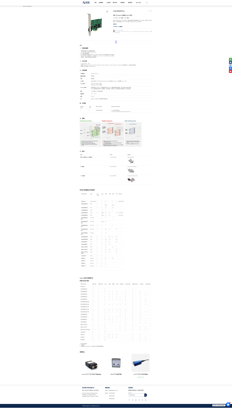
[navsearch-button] (147, 2)
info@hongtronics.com (113, 390)
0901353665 (112, 398)
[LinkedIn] (136, 400)
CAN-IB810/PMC (84, 236)
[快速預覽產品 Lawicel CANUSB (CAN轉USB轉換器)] (152, 356)
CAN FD (121, 31)
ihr (117, 373)
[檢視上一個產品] (149, 11)
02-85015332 (112, 393)
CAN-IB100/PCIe (84, 215)
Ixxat (116, 30)
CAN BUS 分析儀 (137, 373)
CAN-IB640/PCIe (84, 203)
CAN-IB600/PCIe (84, 207)
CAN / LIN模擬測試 (114, 373)
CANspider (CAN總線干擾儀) (116, 374)
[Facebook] (129, 400)
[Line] (145, 400)
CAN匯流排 (135, 31)
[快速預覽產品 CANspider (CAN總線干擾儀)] (127, 356)
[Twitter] (132, 400)
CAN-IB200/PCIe (84, 212)
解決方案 (115, 2)
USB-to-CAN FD (84, 246)
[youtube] (139, 400)
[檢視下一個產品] (151, 11)
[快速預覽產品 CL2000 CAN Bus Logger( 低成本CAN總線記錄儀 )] (103, 356)
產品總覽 (101, 2)
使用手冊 (114, 24)
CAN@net (83, 258)
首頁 (95, 2)
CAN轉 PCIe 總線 (144, 31)
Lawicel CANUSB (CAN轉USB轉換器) (140, 374)
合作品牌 (108, 2)
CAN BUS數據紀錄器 (88, 373)
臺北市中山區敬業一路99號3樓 (91, 390)
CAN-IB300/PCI (84, 244)
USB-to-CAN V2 (84, 249)
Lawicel (142, 373)
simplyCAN (83, 255)
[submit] (145, 395)
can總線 (139, 31)
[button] (107, 12)
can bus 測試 (117, 31)
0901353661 (112, 395)
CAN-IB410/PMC (84, 239)
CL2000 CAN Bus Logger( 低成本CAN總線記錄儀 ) (91, 374)
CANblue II (83, 265)
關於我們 (130, 2)
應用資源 (122, 2)
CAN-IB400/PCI (84, 241)
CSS (93, 373)
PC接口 (118, 30)
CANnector (83, 201)
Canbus (131, 31)
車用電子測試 (117, 32)
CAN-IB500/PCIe (127, 31)
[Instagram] (142, 400)
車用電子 (122, 30)
